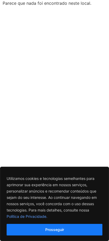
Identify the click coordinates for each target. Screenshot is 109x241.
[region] (54, 204)
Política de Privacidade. (27, 216)
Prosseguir (54, 229)
